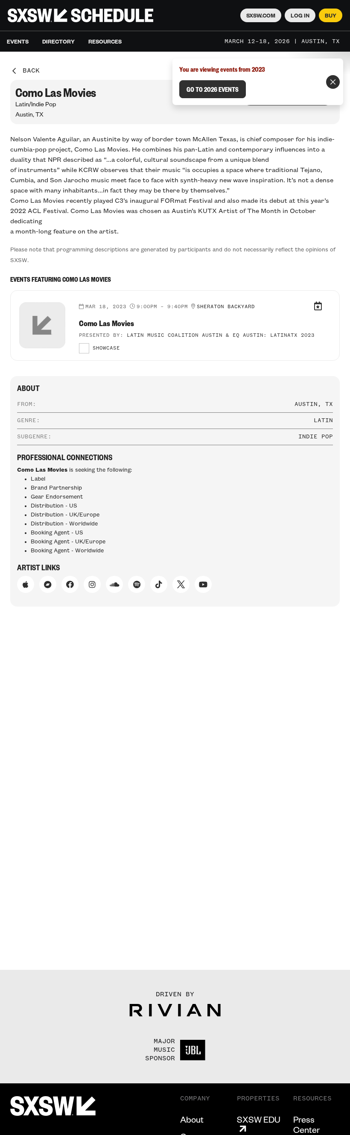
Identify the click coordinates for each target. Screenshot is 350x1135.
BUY (330, 15)
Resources (105, 41)
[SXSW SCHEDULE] (80, 15)
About (192, 1119)
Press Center (306, 1124)
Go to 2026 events (213, 89)
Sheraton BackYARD (226, 306)
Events (18, 41)
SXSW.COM (260, 15)
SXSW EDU (258, 1119)
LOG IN (300, 15)
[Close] (333, 82)
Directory (58, 41)
